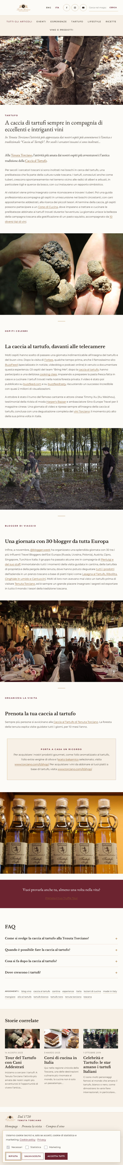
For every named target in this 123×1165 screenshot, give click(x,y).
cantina (56, 991)
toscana (88, 997)
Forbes (48, 359)
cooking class (48, 374)
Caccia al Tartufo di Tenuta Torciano (75, 722)
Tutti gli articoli (19, 21)
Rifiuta (13, 1156)
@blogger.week (40, 549)
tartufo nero (57, 997)
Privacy (41, 1139)
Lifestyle (94, 21)
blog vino (26, 991)
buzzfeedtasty (57, 384)
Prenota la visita (32, 1126)
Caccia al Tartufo (36, 160)
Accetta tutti (56, 1156)
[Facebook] (66, 7)
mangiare (10, 997)
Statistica (35, 1147)
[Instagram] (74, 7)
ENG (48, 7)
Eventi (41, 21)
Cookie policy (27, 1139)
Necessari (17, 1147)
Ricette (111, 21)
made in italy (110, 991)
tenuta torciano (73, 997)
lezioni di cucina (92, 991)
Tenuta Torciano (21, 155)
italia (79, 991)
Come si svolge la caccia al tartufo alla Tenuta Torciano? (47, 938)
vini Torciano (82, 411)
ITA (57, 7)
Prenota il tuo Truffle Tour (61, 898)
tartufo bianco (41, 997)
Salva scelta (33, 1156)
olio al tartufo (24, 997)
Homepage (11, 1126)
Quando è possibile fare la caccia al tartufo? (37, 950)
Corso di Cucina (48, 206)
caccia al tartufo (89, 369)
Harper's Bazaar (56, 401)
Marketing (55, 1147)
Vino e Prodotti (61, 30)
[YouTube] (83, 7)
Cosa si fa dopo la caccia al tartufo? (31, 961)
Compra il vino (55, 1126)
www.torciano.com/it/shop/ (32, 764)
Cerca (113, 7)
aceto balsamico (68, 759)
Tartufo (77, 21)
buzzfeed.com (32, 384)
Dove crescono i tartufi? (23, 972)
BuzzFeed (11, 364)
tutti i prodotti (105, 569)
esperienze (68, 991)
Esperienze (58, 21)
